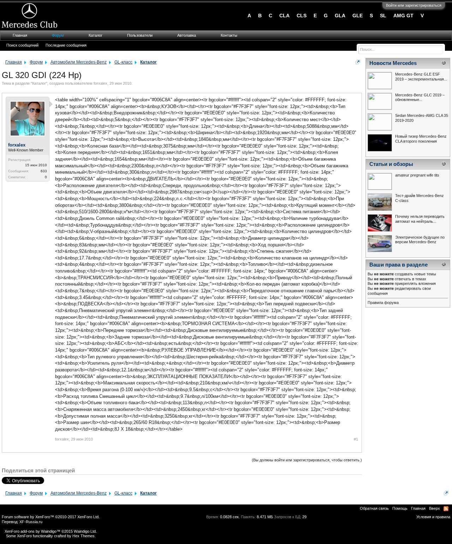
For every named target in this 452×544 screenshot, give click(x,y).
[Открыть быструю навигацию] (358, 62)
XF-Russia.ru (30, 522)
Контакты (229, 35)
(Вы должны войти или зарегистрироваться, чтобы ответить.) (307, 460)
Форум (58, 35)
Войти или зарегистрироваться (413, 5)
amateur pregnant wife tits (417, 175)
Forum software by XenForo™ (51, 517)
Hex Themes (83, 536)
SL (383, 15)
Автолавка (186, 35)
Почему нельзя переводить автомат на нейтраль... (420, 218)
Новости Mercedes (393, 63)
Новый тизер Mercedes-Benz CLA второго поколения (421, 138)
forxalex (100, 83)
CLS (302, 15)
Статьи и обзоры (391, 164)
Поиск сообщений (22, 45)
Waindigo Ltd (85, 531)
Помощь (400, 508)
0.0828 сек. (230, 517)
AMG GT (403, 15)
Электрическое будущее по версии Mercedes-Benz (420, 239)
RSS (446, 508)
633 (44, 171)
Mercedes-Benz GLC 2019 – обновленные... (420, 97)
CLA (284, 15)
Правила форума (383, 302)
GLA (340, 15)
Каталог (39, 83)
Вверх (434, 508)
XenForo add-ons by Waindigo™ (32, 531)
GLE (357, 15)
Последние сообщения (66, 45)
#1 (356, 439)
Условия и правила (433, 517)
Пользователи (140, 35)
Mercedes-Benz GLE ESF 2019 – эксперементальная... (421, 76)
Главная (20, 35)
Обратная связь (374, 508)
